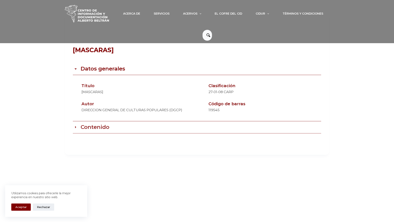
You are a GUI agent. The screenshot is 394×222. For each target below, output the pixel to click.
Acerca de (131, 13)
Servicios (162, 13)
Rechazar (43, 207)
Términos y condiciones (303, 13)
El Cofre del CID (228, 13)
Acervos (190, 13)
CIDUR (260, 13)
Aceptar (21, 207)
